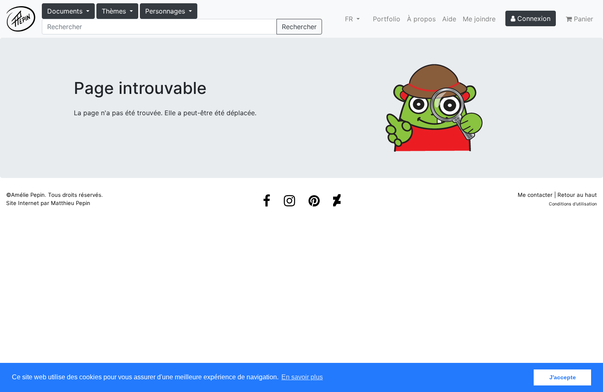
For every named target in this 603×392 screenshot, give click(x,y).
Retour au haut (577, 194)
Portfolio (386, 19)
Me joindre (479, 19)
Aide (449, 19)
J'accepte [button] (562, 377)
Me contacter (535, 194)
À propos (421, 19)
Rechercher (299, 27)
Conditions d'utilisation (573, 204)
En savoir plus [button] (302, 377)
